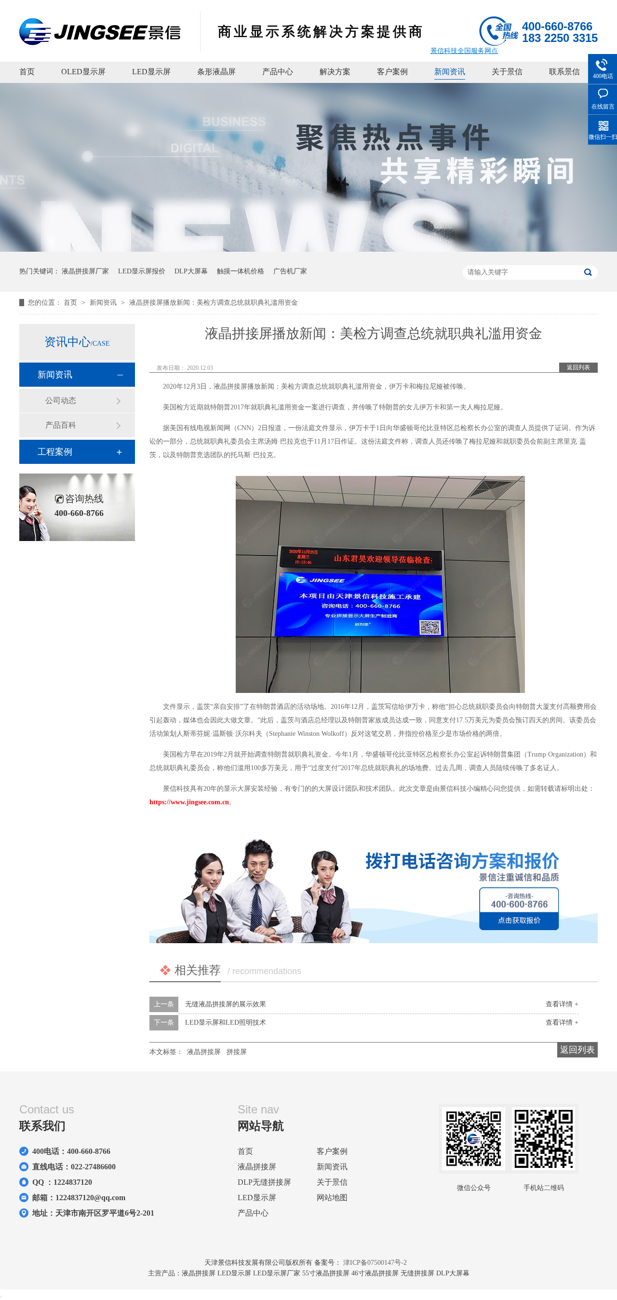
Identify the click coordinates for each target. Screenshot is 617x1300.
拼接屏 (237, 1052)
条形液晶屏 (216, 72)
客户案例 (392, 72)
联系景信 (564, 72)
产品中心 (277, 72)
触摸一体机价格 (240, 271)
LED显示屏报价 (141, 271)
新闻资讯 (449, 72)
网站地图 (332, 1197)
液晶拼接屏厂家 (85, 271)
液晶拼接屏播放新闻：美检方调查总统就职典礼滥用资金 (213, 302)
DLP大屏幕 (191, 271)
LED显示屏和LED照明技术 (225, 1022)
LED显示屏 (151, 72)
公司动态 (60, 400)
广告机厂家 (290, 271)
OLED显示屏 (83, 72)
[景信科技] (100, 42)
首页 (27, 72)
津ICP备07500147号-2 (375, 1262)
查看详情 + (562, 1004)
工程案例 (55, 452)
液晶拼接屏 (204, 1052)
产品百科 (60, 425)
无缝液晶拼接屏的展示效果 (225, 1004)
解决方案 (335, 72)
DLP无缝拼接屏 (264, 1182)
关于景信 (507, 72)
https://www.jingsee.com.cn (189, 802)
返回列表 (578, 367)
